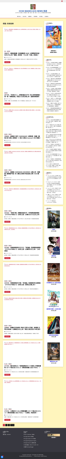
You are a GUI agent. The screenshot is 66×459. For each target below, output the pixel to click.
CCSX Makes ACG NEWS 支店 (33, 11)
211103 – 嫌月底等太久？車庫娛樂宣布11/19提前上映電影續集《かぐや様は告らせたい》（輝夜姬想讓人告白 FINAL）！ (22, 367)
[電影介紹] (53, 228)
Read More (7, 62)
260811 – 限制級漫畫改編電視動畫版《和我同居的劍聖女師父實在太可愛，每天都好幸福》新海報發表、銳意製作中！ (54, 109)
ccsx (48, 175)
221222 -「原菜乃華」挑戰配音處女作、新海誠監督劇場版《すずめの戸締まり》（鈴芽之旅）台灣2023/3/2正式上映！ (22, 213)
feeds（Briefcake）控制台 (29, 434)
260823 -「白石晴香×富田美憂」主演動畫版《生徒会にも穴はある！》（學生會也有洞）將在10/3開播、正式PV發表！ (54, 64)
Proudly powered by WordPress (25, 456)
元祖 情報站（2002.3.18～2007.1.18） (32, 444)
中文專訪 (40, 16)
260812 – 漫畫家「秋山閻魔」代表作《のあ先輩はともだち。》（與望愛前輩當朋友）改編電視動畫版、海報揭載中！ (54, 105)
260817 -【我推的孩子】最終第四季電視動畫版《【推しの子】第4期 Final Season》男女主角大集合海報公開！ (54, 85)
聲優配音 (10, 134)
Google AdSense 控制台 (29, 436)
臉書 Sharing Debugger (29, 447)
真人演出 (5, 363)
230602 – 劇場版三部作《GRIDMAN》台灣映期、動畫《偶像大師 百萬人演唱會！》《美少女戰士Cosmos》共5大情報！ (22, 137)
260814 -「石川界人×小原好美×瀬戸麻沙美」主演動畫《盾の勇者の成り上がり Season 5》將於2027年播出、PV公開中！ (54, 95)
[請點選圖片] (54, 436)
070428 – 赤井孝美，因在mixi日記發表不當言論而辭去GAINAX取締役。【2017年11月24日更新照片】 (54, 177)
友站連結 (46, 16)
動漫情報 (8, 51)
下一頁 (12, 425)
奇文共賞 (24, 16)
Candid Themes (44, 456)
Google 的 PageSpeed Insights (30, 440)
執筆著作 (29, 16)
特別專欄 (35, 16)
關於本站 (18, 16)
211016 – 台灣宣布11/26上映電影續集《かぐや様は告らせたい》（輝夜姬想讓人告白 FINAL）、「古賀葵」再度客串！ (22, 412)
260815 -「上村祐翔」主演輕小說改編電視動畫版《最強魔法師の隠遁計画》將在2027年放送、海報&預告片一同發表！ (54, 90)
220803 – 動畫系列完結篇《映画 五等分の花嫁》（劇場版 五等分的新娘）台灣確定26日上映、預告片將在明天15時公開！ (22, 328)
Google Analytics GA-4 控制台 (30, 438)
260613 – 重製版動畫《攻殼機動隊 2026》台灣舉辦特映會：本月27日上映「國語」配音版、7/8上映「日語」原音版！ (22, 54)
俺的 (5, 51)
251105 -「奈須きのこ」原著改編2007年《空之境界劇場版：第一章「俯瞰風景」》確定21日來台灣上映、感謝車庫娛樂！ (22, 96)
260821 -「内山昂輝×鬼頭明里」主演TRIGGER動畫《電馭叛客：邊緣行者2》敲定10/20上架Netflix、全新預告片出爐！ (54, 75)
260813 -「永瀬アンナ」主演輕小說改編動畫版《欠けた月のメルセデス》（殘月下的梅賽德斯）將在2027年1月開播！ (54, 100)
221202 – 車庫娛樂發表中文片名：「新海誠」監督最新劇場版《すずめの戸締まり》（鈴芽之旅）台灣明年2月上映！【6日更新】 (22, 249)
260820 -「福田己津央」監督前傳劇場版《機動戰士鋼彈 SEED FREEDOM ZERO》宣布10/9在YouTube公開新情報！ (54, 80)
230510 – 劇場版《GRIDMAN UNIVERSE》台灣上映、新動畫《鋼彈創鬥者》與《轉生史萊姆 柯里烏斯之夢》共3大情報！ (22, 173)
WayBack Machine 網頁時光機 (30, 442)
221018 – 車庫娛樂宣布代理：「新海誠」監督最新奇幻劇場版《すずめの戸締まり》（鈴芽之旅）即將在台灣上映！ (22, 284)
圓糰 (48, 194)
